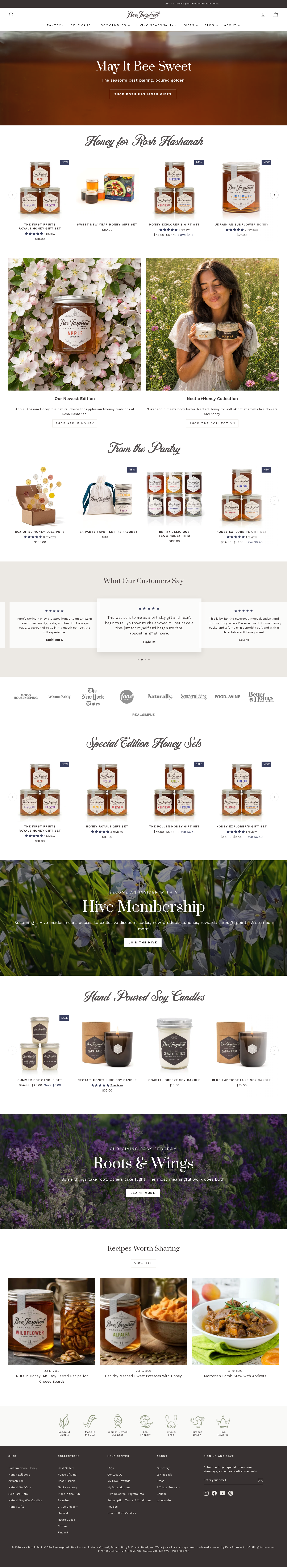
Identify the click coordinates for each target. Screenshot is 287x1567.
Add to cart (39, 216)
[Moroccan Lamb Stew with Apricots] (235, 1321)
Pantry (54, 25)
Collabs (162, 1493)
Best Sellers (66, 1468)
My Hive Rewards (118, 1480)
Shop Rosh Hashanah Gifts (143, 94)
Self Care (81, 25)
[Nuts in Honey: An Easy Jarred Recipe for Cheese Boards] (51, 1321)
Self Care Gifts (18, 1493)
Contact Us (114, 1474)
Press (160, 1480)
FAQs (110, 1468)
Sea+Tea (63, 1500)
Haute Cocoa (66, 1519)
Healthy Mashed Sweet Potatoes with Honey (143, 1376)
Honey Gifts (16, 1506)
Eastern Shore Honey (22, 1468)
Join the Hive (143, 942)
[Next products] (274, 195)
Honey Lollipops (19, 1474)
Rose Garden (66, 1480)
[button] (34, 233)
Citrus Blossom (68, 1506)
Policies (112, 1506)
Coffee (62, 1526)
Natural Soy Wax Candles (25, 1500)
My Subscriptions (118, 1487)
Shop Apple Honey (74, 423)
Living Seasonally (155, 25)
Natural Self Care (19, 1487)
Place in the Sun (69, 1493)
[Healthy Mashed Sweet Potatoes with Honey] (143, 1321)
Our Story (163, 1468)
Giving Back (164, 1474)
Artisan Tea (16, 1480)
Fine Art (63, 1532)
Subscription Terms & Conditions (129, 1500)
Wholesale (164, 1500)
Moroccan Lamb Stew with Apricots (235, 1376)
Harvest (63, 1513)
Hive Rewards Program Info (125, 1493)
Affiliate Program (168, 1487)
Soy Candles (114, 25)
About (231, 25)
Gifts (190, 25)
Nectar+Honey (67, 1487)
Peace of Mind (67, 1474)
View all (143, 1263)
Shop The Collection (212, 423)
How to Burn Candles (121, 1513)
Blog (210, 25)
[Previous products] (12, 195)
